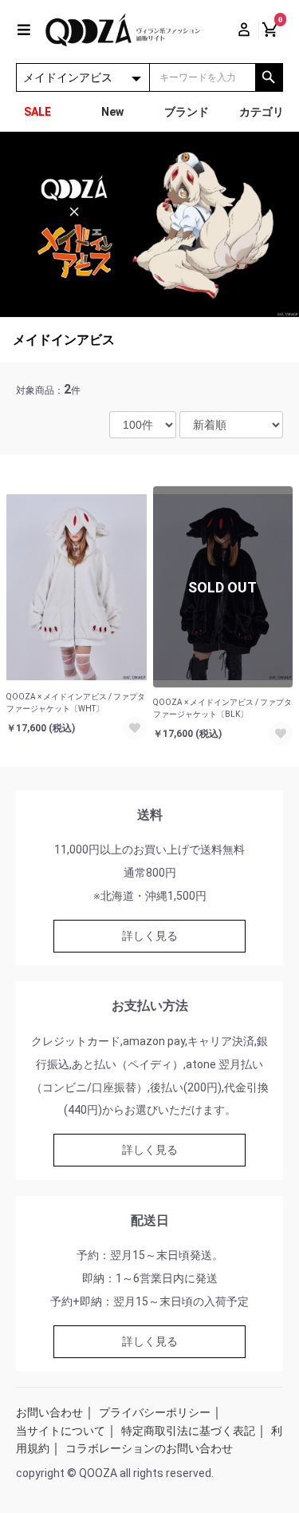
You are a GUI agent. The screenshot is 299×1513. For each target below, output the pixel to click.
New (112, 111)
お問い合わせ (49, 1412)
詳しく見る (150, 935)
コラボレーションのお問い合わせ (149, 1448)
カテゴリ (261, 111)
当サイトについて (60, 1430)
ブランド (186, 111)
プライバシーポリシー (154, 1412)
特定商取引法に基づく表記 (188, 1430)
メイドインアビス (64, 339)
